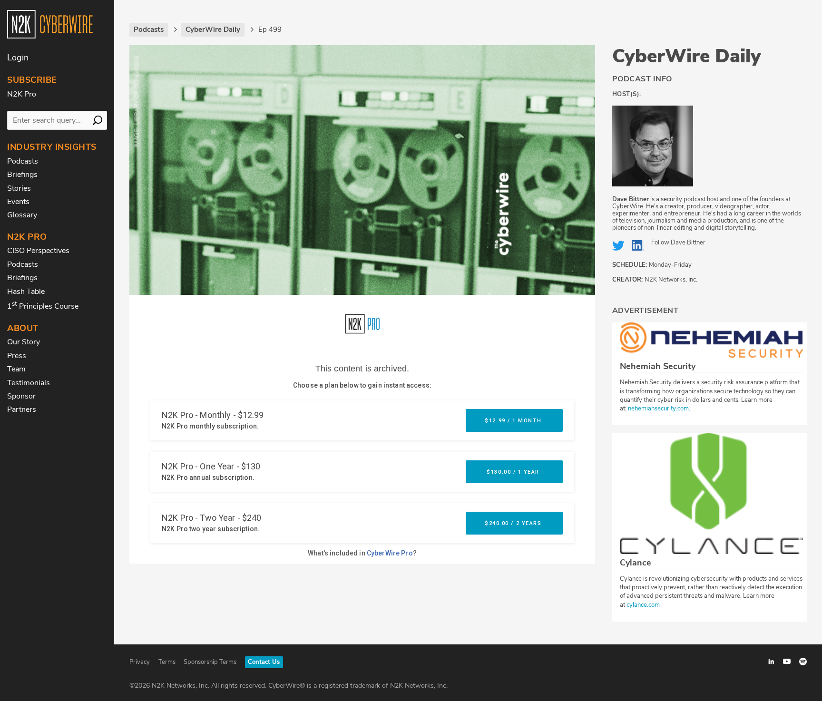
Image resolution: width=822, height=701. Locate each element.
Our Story (23, 342)
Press (16, 355)
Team (16, 369)
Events (18, 201)
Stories (19, 188)
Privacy (139, 662)
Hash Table (26, 291)
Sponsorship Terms (210, 662)
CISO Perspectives (38, 250)
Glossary (22, 215)
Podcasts (22, 161)
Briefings (22, 174)
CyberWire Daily (686, 56)
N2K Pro (21, 94)
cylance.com (643, 605)
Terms (167, 662)
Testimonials (28, 383)
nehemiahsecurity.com (658, 408)
